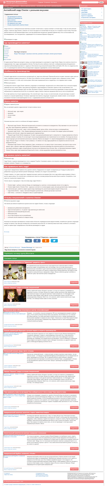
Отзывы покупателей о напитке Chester (18, 25)
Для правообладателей (42, 476)
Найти (101, 2)
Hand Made (84, 12)
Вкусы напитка (11, 20)
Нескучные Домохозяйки (16, 2)
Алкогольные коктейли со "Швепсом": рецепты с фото (24, 262)
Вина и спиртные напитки (10, 283)
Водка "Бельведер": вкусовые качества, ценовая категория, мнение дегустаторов (38, 53)
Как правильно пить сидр (14, 23)
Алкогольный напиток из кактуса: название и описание (25, 433)
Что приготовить (86, 9)
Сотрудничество (40, 473)
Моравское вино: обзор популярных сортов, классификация (26, 310)
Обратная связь (8, 474)
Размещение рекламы (42, 474)
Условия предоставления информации (14, 484)
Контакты (54, 2)
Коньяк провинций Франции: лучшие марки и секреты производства (30, 330)
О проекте (47, 2)
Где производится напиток (14, 16)
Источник (6, 231)
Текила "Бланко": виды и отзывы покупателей (21, 287)
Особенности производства (14, 18)
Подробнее (74, 282)
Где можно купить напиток (14, 21)
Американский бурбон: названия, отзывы (19, 453)
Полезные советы (86, 14)
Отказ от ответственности (34, 484)
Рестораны (84, 10)
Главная (40, 2)
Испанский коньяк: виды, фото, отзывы (19, 351)
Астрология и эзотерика (88, 17)
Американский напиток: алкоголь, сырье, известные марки (26, 412)
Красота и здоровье (87, 15)
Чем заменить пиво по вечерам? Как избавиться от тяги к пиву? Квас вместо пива (35, 392)
